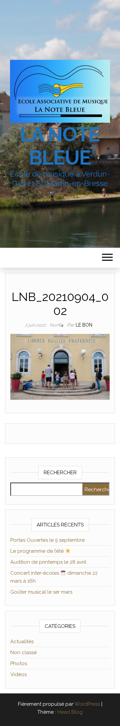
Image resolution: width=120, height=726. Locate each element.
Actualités (22, 642)
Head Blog (70, 712)
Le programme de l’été (37, 551)
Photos (18, 663)
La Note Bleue (60, 146)
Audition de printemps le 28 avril (48, 562)
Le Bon (84, 325)
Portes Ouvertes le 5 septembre (47, 540)
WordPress (87, 704)
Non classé (23, 652)
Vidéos (18, 674)
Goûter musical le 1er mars (41, 592)
